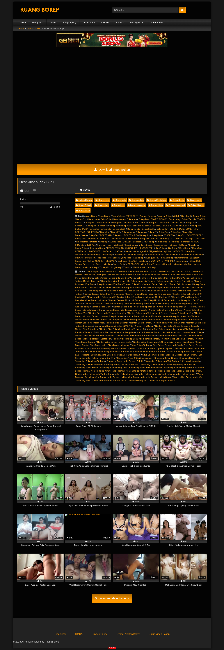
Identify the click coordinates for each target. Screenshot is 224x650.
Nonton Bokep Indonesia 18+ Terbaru (181, 316)
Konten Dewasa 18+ (119, 300)
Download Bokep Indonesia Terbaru (161, 287)
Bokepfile (91, 225)
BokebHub (132, 219)
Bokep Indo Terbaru (146, 278)
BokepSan (188, 232)
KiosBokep (160, 248)
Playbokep (198, 254)
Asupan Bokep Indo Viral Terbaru (124, 274)
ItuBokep (193, 245)
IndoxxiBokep (160, 245)
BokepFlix (103, 225)
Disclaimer (60, 634)
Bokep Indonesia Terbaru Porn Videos (175, 281)
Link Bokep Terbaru (93, 303)
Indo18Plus (90, 245)
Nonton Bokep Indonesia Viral (89, 322)
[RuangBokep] (39, 10)
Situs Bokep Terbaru (141, 345)
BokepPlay (163, 232)
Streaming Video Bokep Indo (113, 367)
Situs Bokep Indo (98, 345)
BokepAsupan (103, 222)
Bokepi (148, 225)
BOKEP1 (201, 219)
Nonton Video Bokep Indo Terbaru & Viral (136, 335)
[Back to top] (214, 641)
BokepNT (152, 232)
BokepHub (138, 225)
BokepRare (176, 232)
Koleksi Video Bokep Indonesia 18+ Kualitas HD (148, 297)
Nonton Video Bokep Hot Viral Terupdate (94, 335)
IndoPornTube (104, 245)
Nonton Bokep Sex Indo (117, 322)
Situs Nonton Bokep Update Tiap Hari (155, 348)
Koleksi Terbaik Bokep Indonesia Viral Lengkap (148, 294)
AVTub (176, 216)
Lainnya (105, 22)
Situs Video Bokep (159, 634)
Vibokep (108, 264)
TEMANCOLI (195, 261)
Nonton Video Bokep (193, 332)
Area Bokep (104, 216)
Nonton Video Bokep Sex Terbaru (178, 339)
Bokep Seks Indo (160, 284)
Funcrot (185, 241)
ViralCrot (188, 264)
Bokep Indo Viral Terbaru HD (115, 281)
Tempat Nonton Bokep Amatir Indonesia (137, 371)
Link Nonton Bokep (114, 303)
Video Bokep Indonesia (126, 374)
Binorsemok (119, 219)
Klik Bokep (172, 248)
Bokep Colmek (33, 28)
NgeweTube (156, 251)
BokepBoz (153, 222)
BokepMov (141, 232)
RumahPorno (181, 257)
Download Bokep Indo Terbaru (127, 287)
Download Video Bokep (114, 169)
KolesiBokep (198, 248)
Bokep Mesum (197, 205)
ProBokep (101, 257)
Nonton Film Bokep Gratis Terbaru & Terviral (176, 326)
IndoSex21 (118, 245)
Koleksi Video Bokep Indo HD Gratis (105, 297)
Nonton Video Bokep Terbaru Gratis (114, 342)
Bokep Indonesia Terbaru (143, 281)
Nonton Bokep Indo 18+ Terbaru (180, 306)
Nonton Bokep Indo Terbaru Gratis (165, 310)
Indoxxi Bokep (145, 245)
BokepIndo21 (148, 229)
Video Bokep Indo (166, 371)
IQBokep (183, 245)
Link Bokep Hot (150, 300)
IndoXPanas (131, 245)
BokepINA (196, 225)
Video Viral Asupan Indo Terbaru (104, 377)
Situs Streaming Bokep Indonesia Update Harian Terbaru (169, 355)
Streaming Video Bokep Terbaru (179, 367)
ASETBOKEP (132, 216)
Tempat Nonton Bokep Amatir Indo (99, 371)
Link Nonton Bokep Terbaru (138, 303)
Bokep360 (90, 222)
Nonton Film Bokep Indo (86, 329)
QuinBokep (126, 257)
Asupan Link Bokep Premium (155, 274)
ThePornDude (156, 22)
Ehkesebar (138, 241)
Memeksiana (131, 251)
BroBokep (164, 238)
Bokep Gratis (101, 278)
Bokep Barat (89, 22)
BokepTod (180, 235)
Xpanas (127, 267)
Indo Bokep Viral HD (138, 290)
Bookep (154, 238)
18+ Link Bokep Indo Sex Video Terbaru (138, 271)
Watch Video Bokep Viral (185, 377)
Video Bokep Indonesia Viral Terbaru (156, 374)
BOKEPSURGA (131, 235)
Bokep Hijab (103, 200)
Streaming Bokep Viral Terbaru (181, 364)
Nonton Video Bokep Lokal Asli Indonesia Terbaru (136, 339)
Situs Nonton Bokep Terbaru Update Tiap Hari (113, 348)
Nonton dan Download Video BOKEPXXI (113, 326)
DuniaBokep (115, 241)
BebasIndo (93, 219)
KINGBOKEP (131, 248)
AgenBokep (91, 216)
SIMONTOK (154, 261)
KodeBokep (184, 248)
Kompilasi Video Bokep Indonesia (91, 300)
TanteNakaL (181, 261)
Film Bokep (80, 290)
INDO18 (79, 245)
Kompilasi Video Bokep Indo (185, 297)
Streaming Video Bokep (86, 367)
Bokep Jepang (69, 22)
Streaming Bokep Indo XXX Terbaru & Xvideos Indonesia (172, 361)
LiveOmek (119, 251)
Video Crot (119, 264)
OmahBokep (94, 254)
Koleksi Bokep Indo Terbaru (162, 290)
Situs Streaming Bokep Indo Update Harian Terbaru (115, 355)
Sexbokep (122, 261)
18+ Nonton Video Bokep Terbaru (175, 271)
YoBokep (151, 267)
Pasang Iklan (136, 22)
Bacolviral (186, 216)
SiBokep (143, 261)
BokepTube (80, 238)
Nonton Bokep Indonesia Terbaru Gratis (143, 319)
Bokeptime (156, 235)
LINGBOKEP (94, 251)
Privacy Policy (99, 634)
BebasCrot (81, 219)
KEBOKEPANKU (115, 248)
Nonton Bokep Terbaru (141, 322)
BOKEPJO (80, 232)
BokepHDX (125, 225)
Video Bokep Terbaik (186, 374)
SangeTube (80, 261)
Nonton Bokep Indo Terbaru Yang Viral (107, 313)
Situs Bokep (188, 342)
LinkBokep (107, 251)
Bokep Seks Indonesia (181, 284)
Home (23, 22)
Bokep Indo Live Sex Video (122, 278)
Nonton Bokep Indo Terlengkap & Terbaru (148, 313)
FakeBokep (161, 241)
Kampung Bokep (97, 248)
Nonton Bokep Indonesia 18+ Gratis (143, 316)
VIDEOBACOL (132, 264)
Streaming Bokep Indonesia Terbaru (121, 364)
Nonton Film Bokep (144, 326)
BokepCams (178, 222)
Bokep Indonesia (137, 205)
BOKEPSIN (105, 235)
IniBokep (173, 245)
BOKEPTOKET (194, 235)
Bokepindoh (162, 229)
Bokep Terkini (188, 219)
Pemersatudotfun (156, 254)
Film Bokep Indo (95, 290)
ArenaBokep (118, 216)
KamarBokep (81, 248)
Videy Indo (167, 264)
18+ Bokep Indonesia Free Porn (101, 271)
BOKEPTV (93, 238)
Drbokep (103, 241)
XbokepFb (104, 267)
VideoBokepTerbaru (150, 264)
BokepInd (94, 229)
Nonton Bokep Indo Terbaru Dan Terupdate (126, 310)
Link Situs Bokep (161, 303)
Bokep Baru (87, 278)
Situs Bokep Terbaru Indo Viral (167, 345)
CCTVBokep (177, 238)
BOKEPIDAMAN (170, 225)
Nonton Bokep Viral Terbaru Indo (169, 322)
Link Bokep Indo (167, 300)
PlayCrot (79, 257)
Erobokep (150, 241)
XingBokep (116, 267)
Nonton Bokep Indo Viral (181, 313)
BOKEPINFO (192, 229)
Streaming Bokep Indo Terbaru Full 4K (125, 361)
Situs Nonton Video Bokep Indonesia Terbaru (106, 351)
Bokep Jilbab (138, 200)
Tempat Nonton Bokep (128, 634)
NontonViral (80, 254)
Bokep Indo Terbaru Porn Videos (173, 278)
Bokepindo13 (119, 229)
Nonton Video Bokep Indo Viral (172, 335)
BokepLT (115, 232)
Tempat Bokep (82, 264)
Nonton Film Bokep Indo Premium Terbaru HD (122, 329)
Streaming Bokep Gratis (165, 358)
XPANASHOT (138, 267)
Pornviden (90, 257)
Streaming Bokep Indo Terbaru (90, 361)
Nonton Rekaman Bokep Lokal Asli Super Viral (159, 332)
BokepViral (105, 238)
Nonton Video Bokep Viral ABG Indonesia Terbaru (157, 342)
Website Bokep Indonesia (162, 380)
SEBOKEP (111, 261)
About (86, 189)
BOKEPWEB (132, 238)
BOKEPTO (169, 235)
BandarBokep (199, 216)
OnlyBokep (107, 254)
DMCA (79, 634)
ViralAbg (178, 264)
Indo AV (194, 241)
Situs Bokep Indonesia (118, 345)
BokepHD (114, 225)
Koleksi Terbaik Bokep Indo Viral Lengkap (104, 294)
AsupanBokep (165, 216)
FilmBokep (174, 241)
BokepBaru (129, 222)
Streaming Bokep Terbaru (152, 364)
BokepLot (104, 232)
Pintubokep (171, 254)
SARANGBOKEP (96, 261)
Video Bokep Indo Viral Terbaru (98, 374)
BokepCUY (80, 225)
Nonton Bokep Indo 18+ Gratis (148, 306)
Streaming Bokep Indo (189, 358)
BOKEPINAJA (81, 229)
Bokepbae (117, 222)
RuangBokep (151, 257)
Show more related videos (112, 598)
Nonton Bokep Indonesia (113, 316)
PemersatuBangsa (137, 254)
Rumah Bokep (166, 257)
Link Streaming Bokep (181, 303)
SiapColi (133, 261)
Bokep (53, 22)
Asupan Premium (148, 216)
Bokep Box (144, 219)
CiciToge (189, 238)
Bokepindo (106, 229)
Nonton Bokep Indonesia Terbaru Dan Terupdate (98, 319)
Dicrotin (94, 241)
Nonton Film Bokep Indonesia (160, 329)
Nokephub (190, 251)
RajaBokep (138, 257)
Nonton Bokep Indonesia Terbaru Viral (182, 319)
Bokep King (174, 219)
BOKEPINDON (177, 229)
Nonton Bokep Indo (122, 306)
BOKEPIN (185, 225)
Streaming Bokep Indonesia (88, 364)
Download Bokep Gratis (100, 287)
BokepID (157, 225)
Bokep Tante (178, 200)
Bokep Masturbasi (158, 200)
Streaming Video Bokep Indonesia (145, 367)
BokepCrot (190, 222)
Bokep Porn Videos (141, 284)
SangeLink (195, 257)
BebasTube (106, 219)
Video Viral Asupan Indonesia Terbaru (140, 377)
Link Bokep (135, 300)
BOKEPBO (141, 222)
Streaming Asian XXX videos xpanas (134, 358)
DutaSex (127, 241)
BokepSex (93, 235)
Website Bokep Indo (138, 380)
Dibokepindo (82, 241)
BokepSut (145, 235)
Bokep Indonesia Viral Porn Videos (113, 284)
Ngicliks (167, 251)
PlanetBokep (185, 254)
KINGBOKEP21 (146, 248)
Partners (120, 22)
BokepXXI (144, 238)
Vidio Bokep (165, 377)
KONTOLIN (80, 251)
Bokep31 (79, 222)
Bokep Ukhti (195, 200)
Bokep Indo (37, 22)
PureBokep (113, 257)
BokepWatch (118, 238)
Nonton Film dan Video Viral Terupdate (116, 332)
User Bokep (96, 264)
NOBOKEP (178, 251)
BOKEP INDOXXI (159, 219)
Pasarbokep (120, 254)
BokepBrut (165, 222)
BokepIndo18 (133, 229)
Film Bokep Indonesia (115, 290)
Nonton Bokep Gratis (101, 306)
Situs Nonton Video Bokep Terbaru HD (148, 351)
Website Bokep (90, 267)
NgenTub (144, 251)
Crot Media (200, 238)
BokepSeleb (81, 235)
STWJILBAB (168, 261)
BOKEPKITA (92, 232)
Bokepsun (117, 235)
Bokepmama (128, 232)
